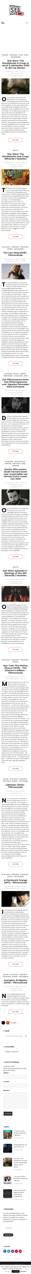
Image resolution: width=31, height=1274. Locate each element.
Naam (6, 1073)
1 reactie (23, 678)
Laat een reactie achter (16, 75)
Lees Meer (23, 1271)
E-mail (7, 1081)
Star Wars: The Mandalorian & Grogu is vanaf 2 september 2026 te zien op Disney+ (15, 64)
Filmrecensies (15, 247)
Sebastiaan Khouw (17, 73)
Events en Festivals (19, 461)
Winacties (15, 150)
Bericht (7, 1090)
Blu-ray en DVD (6, 247)
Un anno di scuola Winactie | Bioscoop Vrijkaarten (20, 1133)
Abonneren (8, 1235)
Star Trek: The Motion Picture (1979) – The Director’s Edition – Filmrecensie (15, 669)
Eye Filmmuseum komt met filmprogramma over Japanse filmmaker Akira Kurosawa (15, 383)
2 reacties (23, 261)
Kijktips (21, 55)
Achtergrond (8, 373)
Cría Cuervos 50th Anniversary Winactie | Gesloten (21, 1179)
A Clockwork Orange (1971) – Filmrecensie (15, 881)
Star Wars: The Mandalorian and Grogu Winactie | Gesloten (15, 156)
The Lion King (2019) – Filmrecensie (15, 253)
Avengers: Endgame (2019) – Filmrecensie (15, 981)
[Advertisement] (15, 38)
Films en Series (13, 55)
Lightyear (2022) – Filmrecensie (16, 786)
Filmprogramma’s (8, 375)
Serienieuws (15, 465)
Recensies (10, 249)
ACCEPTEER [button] (16, 1271)
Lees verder (15, 140)
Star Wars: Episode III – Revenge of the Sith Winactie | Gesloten (15, 573)
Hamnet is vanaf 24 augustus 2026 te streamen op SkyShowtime (20, 1193)
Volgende (13, 1023)
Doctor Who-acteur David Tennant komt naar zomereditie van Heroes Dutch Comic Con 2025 (16, 474)
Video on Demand (15, 57)
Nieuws (26, 55)
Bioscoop (16, 373)
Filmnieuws (5, 55)
